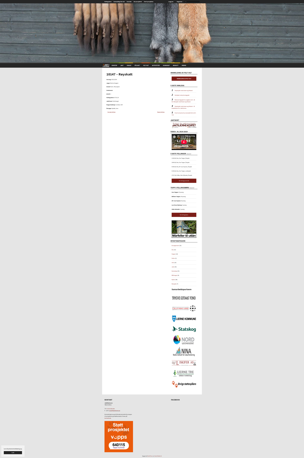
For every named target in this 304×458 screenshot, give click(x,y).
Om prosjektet (138, 1)
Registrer (179, 1)
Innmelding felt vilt (119, 1)
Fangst (129, 65)
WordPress (150, 456)
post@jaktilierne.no (114, 410)
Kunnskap (166, 65)
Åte (173, 250)
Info (173, 262)
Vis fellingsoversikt (184, 181)
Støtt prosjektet (148, 1)
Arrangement (175, 245)
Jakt (173, 267)
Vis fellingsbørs (184, 215)
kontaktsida (107, 418)
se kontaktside (111, 408)
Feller (173, 258)
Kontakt (129, 1)
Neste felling (161, 112)
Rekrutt (175, 65)
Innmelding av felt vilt (184, 78)
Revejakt (174, 284)
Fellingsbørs (108, 1)
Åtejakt (137, 65)
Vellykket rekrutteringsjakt (182, 95)
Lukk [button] (13, 452)
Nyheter (114, 65)
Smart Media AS (158, 456)
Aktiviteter (156, 65)
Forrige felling (111, 112)
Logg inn (170, 1)
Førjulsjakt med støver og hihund (183, 90)
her (21, 449)
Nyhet (173, 279)
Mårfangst (174, 275)
